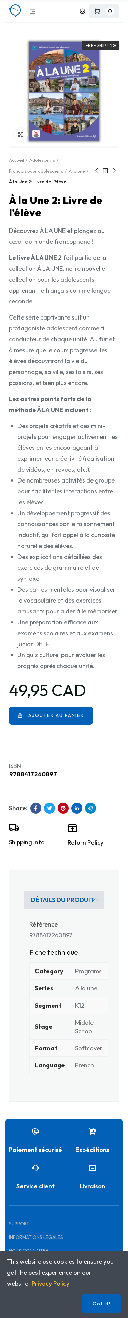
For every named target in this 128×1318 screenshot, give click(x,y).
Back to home (105, 170)
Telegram (90, 808)
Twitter (49, 808)
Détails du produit (62, 900)
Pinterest (63, 808)
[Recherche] (67, 11)
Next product (114, 170)
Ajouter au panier (56, 715)
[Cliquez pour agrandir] (21, 134)
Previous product (97, 170)
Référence (43, 924)
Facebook (35, 808)
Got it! (102, 1304)
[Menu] (32, 11)
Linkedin (76, 808)
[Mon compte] (82, 11)
